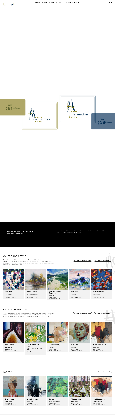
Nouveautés (44, 2)
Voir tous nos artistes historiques (102, 260)
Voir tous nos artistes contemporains (82, 260)
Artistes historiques (68, 2)
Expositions (77, 2)
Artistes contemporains (55, 2)
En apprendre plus (63, 238)
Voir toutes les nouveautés (104, 371)
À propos (37, 2)
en (109, 2)
